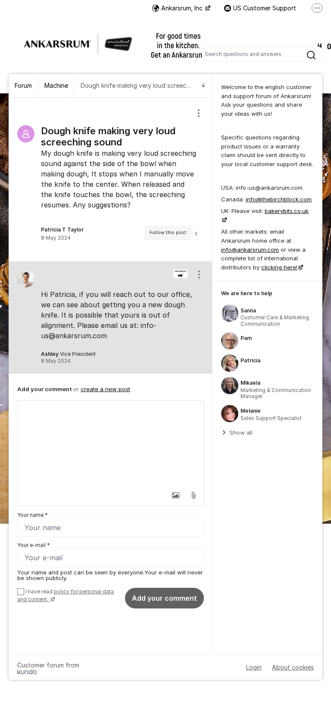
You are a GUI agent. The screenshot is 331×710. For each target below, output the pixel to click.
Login (254, 667)
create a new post (105, 389)
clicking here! (279, 267)
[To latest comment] (203, 86)
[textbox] (110, 444)
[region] (110, 179)
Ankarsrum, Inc (182, 8)
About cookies (293, 667)
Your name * (32, 515)
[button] (175, 495)
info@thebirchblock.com (279, 199)
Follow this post (168, 232)
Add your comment (164, 598)
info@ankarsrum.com (250, 249)
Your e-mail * (33, 545)
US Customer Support (264, 8)
